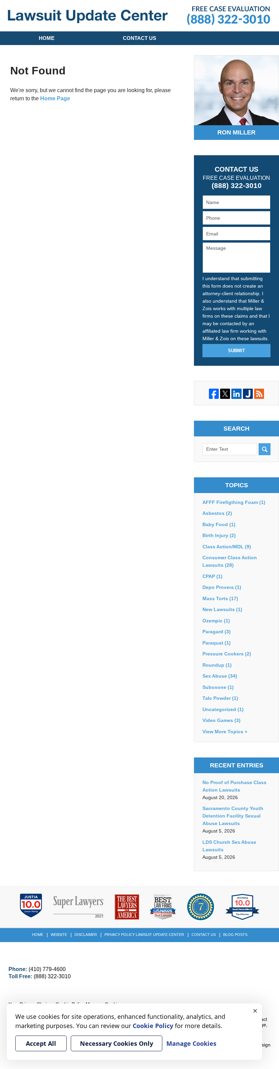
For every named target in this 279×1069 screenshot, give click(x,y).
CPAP (212, 576)
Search (264, 449)
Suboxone (218, 687)
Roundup (217, 665)
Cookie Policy (153, 1026)
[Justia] (247, 394)
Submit (236, 350)
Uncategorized (223, 709)
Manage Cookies (191, 1043)
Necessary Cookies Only (116, 1043)
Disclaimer (86, 935)
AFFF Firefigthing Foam (233, 502)
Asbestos (217, 513)
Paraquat (216, 643)
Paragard (216, 631)
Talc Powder (220, 698)
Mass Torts (220, 598)
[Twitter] (225, 394)
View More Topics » (224, 731)
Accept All (41, 1043)
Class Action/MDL (226, 546)
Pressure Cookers (226, 653)
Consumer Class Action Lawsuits (229, 561)
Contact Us (139, 38)
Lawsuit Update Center (88, 16)
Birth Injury (219, 535)
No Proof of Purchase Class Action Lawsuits (234, 786)
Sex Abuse (219, 676)
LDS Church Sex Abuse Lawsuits (229, 845)
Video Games (221, 720)
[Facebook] (213, 394)
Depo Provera (221, 587)
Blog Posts (235, 935)
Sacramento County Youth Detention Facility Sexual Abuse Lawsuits (232, 816)
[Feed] (259, 394)
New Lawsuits (222, 609)
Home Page (55, 98)
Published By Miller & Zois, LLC (228, 15)
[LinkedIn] (236, 394)
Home (46, 38)
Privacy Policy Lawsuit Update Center (144, 935)
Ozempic (216, 620)
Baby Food (218, 524)
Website (59, 935)
